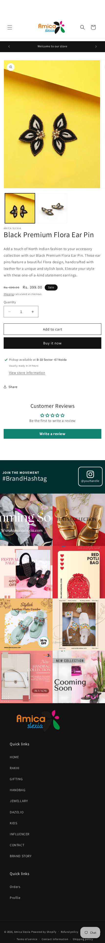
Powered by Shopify (43, 931)
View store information (27, 372)
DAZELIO (16, 812)
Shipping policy (83, 939)
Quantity (10, 302)
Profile (15, 897)
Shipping (9, 294)
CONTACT (17, 845)
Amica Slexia (22, 931)
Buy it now (52, 343)
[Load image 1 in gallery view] (20, 208)
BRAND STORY (21, 856)
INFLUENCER (20, 834)
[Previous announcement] (9, 46)
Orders (15, 887)
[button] (9, 27)
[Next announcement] (96, 46)
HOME (14, 757)
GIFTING (16, 779)
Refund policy (69, 931)
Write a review (52, 433)
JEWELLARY (19, 801)
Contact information (55, 939)
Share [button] (13, 387)
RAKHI (15, 768)
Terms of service (27, 939)
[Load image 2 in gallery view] (52, 208)
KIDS (13, 823)
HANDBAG (17, 790)
